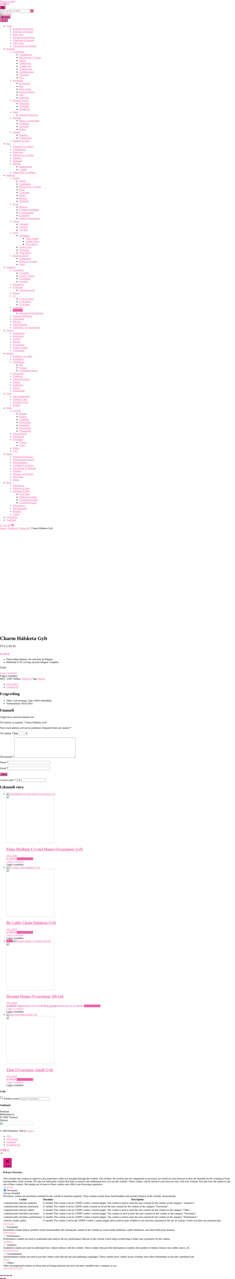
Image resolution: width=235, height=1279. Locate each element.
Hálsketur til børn (28, 497)
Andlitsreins (25, 63)
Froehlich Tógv (20, 402)
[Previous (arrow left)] (1, 1278)
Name (4, 762)
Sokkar (16, 387)
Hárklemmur (25, 166)
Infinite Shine (32, 241)
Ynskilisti (11, 520)
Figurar (23, 442)
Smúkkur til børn (21, 491)
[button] (8, 673)
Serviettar (24, 126)
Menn (9, 454)
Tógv (9, 393)
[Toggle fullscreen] (4, 1275)
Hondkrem (24, 109)
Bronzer (23, 198)
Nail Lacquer (32, 238)
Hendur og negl (21, 100)
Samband (11, 1142)
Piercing (17, 321)
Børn (9, 482)
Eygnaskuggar (26, 212)
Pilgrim (41, 678)
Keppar (16, 382)
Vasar (22, 445)
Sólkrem (23, 135)
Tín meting (6, 733)
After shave (18, 43)
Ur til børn (24, 304)
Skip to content (7, 1)
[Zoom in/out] (1, 1275)
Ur (14, 296)
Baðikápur (18, 385)
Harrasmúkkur (20, 324)
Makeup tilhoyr (20, 255)
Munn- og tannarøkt (29, 120)
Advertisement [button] (10, 1250)
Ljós (15, 451)
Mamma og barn (21, 140)
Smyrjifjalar (25, 428)
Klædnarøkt (19, 390)
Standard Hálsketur (22, 316)
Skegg (16, 479)
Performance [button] (9, 1232)
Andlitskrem (25, 54)
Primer (22, 181)
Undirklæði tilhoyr (28, 370)
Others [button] (6, 1259)
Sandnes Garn (20, 399)
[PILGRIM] (13, 648)
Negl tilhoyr (32, 244)
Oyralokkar (25, 278)
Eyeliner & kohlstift (29, 209)
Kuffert (16, 339)
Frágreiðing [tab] (12, 684)
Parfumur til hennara (23, 28)
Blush (22, 195)
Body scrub (25, 89)
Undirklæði (18, 362)
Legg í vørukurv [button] (25, 858)
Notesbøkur (25, 422)
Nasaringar (18, 284)
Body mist (18, 34)
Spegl (22, 264)
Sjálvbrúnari (25, 138)
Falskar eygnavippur (29, 218)
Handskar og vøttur (22, 356)
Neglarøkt (24, 106)
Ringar (16, 293)
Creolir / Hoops (27, 275)
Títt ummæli (7, 756)
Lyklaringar (18, 350)
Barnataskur (19, 505)
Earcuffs (23, 281)
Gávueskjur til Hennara (24, 46)
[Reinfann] (6, 13)
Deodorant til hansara (23, 40)
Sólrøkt (16, 132)
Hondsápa (24, 103)
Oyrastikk (24, 273)
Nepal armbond (27, 290)
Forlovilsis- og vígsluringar (26, 327)
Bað (21, 86)
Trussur (23, 367)
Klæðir (9, 353)
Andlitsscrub (25, 69)
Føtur (15, 112)
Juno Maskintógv (21, 396)
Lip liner (23, 230)
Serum (22, 60)
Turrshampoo (19, 149)
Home (3, 528)
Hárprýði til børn (21, 488)
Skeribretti (24, 425)
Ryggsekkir (18, 344)
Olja (21, 77)
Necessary (12, 1190)
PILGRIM (11, 856)
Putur (22, 189)
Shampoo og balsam (23, 146)
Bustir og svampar (28, 261)
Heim (9, 408)
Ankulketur (18, 319)
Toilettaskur (25, 258)
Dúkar (16, 448)
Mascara (23, 207)
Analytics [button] (8, 1241)
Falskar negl (25, 247)
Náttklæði (18, 376)
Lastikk (23, 169)
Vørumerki (11, 517)
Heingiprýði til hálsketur (31, 313)
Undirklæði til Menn (23, 465)
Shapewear (18, 373)
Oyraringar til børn (28, 500)
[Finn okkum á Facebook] (4, 4)
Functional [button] (8, 1224)
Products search (12, 1098)
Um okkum (12, 1139)
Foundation (25, 184)
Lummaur (18, 307)
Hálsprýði (18, 310)
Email (4, 768)
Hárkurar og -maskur (23, 155)
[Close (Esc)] (11, 1275)
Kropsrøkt (18, 80)
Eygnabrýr (24, 215)
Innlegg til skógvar (28, 115)
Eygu (15, 204)
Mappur (17, 342)
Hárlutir (17, 163)
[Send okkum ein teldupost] (1, 4)
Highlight (24, 201)
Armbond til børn (28, 502)
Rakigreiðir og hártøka (24, 172)
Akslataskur (19, 333)
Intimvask (24, 97)
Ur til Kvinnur (26, 298)
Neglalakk (24, 235)
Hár (8, 143)
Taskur (9, 330)
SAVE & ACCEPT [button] (13, 1268)
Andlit (16, 178)
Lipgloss (23, 227)
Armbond (18, 287)
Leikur (16, 514)
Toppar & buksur (21, 379)
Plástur (22, 129)
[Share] (7, 1275)
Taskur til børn (20, 347)
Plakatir (23, 413)
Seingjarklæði (20, 433)
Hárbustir (17, 161)
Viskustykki (25, 431)
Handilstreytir (13, 1145)
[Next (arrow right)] (4, 1278)
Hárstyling (18, 152)
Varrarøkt (24, 74)
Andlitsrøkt (18, 51)
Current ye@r (8, 780)
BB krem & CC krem (30, 57)
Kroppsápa (24, 83)
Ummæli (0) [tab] (12, 687)
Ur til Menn (25, 301)
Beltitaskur (18, 336)
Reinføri (17, 117)
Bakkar (23, 416)
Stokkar (17, 405)
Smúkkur (11, 267)
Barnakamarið (20, 508)
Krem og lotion (27, 92)
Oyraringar (18, 270)
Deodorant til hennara (24, 37)
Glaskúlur (24, 419)
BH (21, 365)
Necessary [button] (8, 1187)
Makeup (10, 175)
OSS (8, 1136)
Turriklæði (18, 359)
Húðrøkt (10, 49)
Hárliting (17, 158)
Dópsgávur (18, 485)
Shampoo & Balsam (23, 474)
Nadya (30, 1130)
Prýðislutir (18, 439)
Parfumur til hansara (23, 31)
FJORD (17, 410)
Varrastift (23, 224)
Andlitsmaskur (26, 72)
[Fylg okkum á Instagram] (8, 4)
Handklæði (18, 436)
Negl (15, 232)
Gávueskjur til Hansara (24, 468)
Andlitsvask (25, 66)
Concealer (24, 192)
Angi (9, 26)
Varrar (16, 221)
